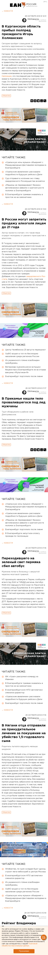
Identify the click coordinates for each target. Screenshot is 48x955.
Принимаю (24, 951)
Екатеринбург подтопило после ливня (24, 376)
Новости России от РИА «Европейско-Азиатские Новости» (18, 5)
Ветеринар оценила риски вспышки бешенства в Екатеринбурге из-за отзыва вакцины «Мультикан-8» (25, 369)
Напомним (7, 76)
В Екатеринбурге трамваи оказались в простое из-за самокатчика (24, 196)
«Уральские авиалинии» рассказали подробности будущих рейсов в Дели (23, 173)
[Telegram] (38, 100)
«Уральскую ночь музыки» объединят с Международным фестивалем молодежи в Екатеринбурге (25, 165)
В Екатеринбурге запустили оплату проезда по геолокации (22, 535)
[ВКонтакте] (31, 100)
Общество (6, 95)
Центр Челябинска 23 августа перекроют (25, 350)
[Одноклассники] (35, 100)
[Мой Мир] (41, 100)
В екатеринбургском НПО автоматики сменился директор (24, 691)
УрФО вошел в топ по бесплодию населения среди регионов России (22, 355)
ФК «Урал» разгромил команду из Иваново (21, 678)
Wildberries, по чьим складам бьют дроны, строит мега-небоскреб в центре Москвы (25, 870)
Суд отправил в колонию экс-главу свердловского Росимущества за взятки (25, 180)
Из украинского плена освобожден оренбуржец (22, 362)
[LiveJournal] (44, 100)
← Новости (7, 11)
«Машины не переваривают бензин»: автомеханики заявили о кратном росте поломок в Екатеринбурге (24, 188)
